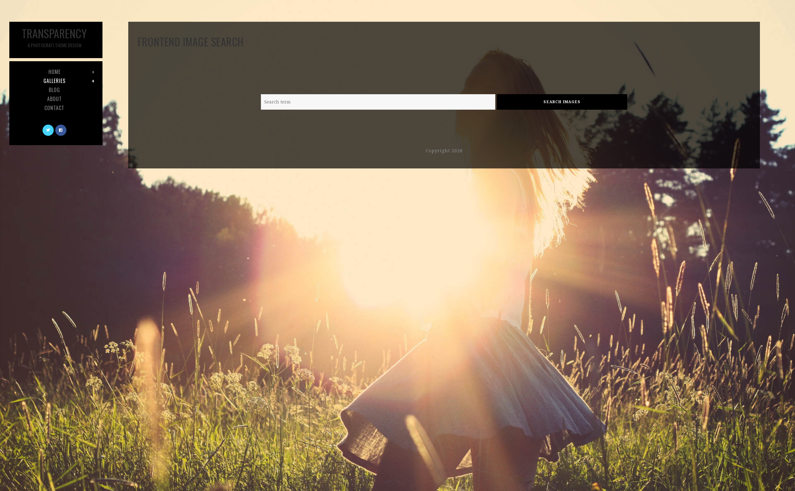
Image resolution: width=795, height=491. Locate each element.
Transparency (54, 36)
